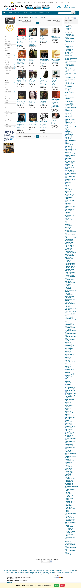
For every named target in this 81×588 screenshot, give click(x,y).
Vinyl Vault (39, 570)
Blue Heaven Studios (48, 570)
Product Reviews (8, 45)
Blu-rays (7, 82)
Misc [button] (35, 12)
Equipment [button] (9, 12)
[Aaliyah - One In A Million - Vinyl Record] (33, 54)
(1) (70, 290)
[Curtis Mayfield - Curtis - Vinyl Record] (44, 31)
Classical (7, 111)
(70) (69, 39)
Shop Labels (8, 41)
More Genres (8, 126)
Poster (6, 100)
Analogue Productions (61, 570)
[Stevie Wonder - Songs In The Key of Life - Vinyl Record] (21, 54)
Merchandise (8, 98)
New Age (7, 119)
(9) (69, 91)
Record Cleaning (8, 70)
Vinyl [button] (15, 12)
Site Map (7, 50)
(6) (70, 120)
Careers (52, 572)
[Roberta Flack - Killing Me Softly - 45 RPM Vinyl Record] (21, 94)
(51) (69, 47)
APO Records (72, 570)
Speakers (7, 75)
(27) (69, 53)
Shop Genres (8, 43)
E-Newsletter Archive (8, 48)
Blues (6, 107)
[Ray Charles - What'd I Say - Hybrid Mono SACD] (33, 73)
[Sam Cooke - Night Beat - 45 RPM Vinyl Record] (44, 94)
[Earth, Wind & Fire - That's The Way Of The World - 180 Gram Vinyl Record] (44, 116)
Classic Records (24, 572)
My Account (69, 6)
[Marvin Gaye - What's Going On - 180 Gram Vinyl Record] (21, 73)
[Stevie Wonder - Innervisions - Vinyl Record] (55, 54)
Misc (6, 95)
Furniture (7, 64)
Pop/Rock (7, 109)
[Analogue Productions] (37, 7)
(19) (70, 66)
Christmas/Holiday (9, 121)
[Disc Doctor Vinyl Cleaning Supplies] (46, 7)
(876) (69, 26)
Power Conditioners (9, 68)
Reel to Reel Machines (7, 72)
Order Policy (31, 570)
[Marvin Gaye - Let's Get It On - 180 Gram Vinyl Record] (21, 31)
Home (6, 570)
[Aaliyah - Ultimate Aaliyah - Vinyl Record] (55, 30)
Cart (59, 7)
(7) (69, 112)
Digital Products (8, 62)
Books (6, 97)
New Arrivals (8, 35)
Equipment (7, 53)
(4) (68, 157)
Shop (6, 33)
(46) (69, 49)
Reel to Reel (7, 88)
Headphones (8, 66)
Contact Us (46, 574)
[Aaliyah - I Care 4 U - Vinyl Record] (55, 115)
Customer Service (22, 570)
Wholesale (58, 572)
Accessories (8, 55)
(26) (68, 28)
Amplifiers (7, 57)
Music (6, 80)
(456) (70, 34)
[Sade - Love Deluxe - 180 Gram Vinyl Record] (44, 73)
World (6, 124)
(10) (69, 84)
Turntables (7, 77)
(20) (70, 61)
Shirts (6, 102)
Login (62, 6)
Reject (62, 585)
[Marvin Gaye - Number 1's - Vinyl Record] (55, 94)
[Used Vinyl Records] (29, 7)
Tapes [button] (31, 12)
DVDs (6, 86)
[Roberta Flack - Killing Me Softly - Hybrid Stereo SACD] (33, 116)
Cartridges (7, 61)
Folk (6, 115)
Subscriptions (41, 12)
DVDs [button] (19, 12)
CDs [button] (27, 12)
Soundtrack (7, 122)
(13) (69, 82)
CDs (6, 84)
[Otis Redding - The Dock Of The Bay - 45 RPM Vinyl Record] (44, 54)
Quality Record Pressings (12, 572)
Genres (6, 106)
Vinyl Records (8, 91)
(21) (70, 41)
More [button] (47, 12)
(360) (69, 36)
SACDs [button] (23, 12)
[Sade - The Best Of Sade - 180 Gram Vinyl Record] (33, 94)
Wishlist (65, 7)
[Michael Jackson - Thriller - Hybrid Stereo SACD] (33, 31)
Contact (72, 7)
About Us (45, 572)
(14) (70, 79)
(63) (69, 46)
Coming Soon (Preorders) (9, 37)
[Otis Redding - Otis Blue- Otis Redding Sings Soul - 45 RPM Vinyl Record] (21, 116)
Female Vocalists (8, 113)
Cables (6, 59)
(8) (70, 106)
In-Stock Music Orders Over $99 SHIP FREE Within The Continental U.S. (43, 2)
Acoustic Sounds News (36, 572)
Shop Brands (8, 39)
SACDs (6, 89)
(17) (70, 73)
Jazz (6, 117)
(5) (67, 29)
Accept (56, 585)
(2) (69, 210)
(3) (70, 177)
